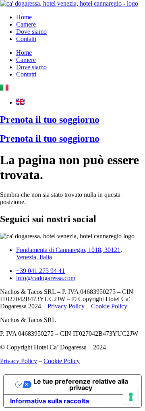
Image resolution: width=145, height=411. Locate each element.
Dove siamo (31, 31)
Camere (26, 24)
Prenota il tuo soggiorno (49, 119)
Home (24, 17)
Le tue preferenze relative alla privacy (80, 384)
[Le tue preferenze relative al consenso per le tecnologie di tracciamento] (131, 397)
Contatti (26, 38)
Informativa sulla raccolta (49, 401)
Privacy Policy (66, 306)
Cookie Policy (109, 306)
